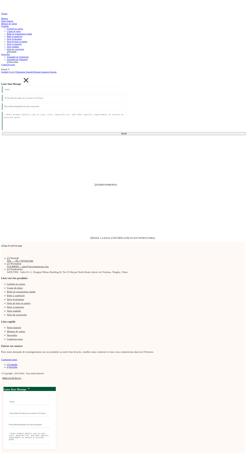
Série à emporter (15, 307)
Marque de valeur (16, 331)
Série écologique (15, 299)
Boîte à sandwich (16, 295)
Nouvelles (12, 335)
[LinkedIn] (12, 364)
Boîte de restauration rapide (21, 291)
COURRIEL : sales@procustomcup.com (28, 266)
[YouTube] (12, 367)
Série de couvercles (17, 314)
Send (124, 133)
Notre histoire (14, 327)
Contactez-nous (15, 339)
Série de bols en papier (18, 303)
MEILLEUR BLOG (12, 378)
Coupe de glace (15, 287)
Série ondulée (14, 310)
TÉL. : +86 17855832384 (20, 261)
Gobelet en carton (16, 284)
